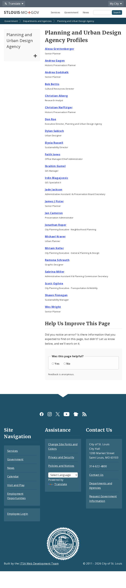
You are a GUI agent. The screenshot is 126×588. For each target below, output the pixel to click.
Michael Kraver (55, 236)
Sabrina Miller (54, 271)
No (68, 363)
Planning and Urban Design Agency (75, 21)
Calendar (13, 476)
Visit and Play (16, 485)
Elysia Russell (54, 143)
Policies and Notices (61, 466)
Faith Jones (52, 154)
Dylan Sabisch (54, 131)
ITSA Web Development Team (39, 563)
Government (71, 12)
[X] (58, 414)
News (86, 12)
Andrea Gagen (55, 60)
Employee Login (17, 514)
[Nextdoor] (75, 414)
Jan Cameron (54, 213)
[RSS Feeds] (84, 414)
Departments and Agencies (37, 21)
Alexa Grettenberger (59, 49)
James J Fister (54, 201)
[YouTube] (66, 414)
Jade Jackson (53, 189)
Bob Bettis (52, 84)
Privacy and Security (61, 457)
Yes (57, 363)
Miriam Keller (54, 248)
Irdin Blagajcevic (56, 178)
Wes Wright (53, 307)
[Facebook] (42, 414)
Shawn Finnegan (56, 295)
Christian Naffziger (59, 107)
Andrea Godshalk (57, 72)
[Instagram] (50, 414)
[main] (63, 206)
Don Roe (50, 119)
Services (55, 12)
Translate (60, 484)
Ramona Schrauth (57, 260)
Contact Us (96, 475)
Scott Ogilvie (54, 283)
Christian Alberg (56, 96)
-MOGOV (21, 12)
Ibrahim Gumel (55, 166)
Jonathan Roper (55, 225)
